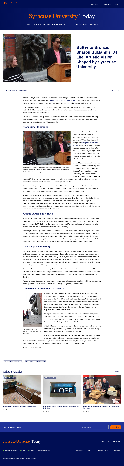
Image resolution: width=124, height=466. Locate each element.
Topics (36, 24)
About (28, 24)
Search (117, 4)
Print (111, 90)
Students (94, 24)
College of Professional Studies (13, 361)
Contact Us (110, 441)
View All (116, 371)
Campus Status (103, 450)
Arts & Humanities (10, 37)
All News (46, 24)
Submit (115, 427)
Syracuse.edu (95, 4)
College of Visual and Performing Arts (62, 100)
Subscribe (107, 4)
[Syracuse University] (14, 4)
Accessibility (79, 450)
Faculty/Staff (81, 24)
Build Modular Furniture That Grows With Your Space (20, 406)
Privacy (90, 450)
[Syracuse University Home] (62, 16)
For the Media (57, 24)
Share (119, 90)
